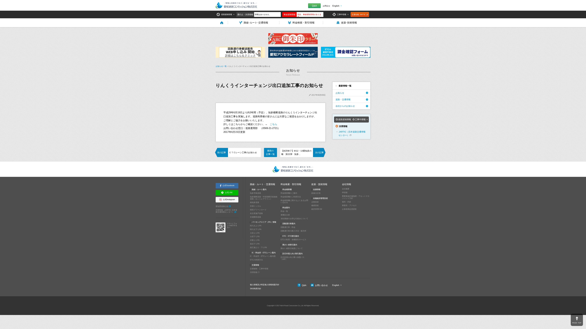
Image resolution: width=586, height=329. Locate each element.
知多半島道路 (255, 193)
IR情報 (344, 192)
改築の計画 (315, 193)
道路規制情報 (226, 14)
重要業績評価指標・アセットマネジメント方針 (355, 197)
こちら (273, 124)
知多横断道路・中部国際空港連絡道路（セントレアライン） (263, 198)
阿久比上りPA (255, 226)
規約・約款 (346, 202)
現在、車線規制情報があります (309, 15)
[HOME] (222, 22)
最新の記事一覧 (270, 152)
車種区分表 (285, 215)
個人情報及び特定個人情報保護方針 (264, 285)
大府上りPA (255, 233)
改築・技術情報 (319, 184)
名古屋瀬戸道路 (256, 213)
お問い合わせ (321, 285)
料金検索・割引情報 (291, 184)
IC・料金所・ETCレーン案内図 (263, 256)
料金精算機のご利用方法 (291, 197)
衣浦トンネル (255, 206)
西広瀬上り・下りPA (258, 247)
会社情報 (346, 184)
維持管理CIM (316, 209)
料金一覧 (284, 211)
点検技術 (315, 202)
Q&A (314, 5)
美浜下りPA (255, 244)
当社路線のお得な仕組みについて (294, 219)
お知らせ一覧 (221, 66)
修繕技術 (315, 205)
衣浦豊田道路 (255, 217)
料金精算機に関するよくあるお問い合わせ (294, 201)
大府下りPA (255, 236)
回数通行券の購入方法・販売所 (293, 231)
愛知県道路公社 (222, 206)
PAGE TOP (576, 323)
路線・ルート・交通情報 (262, 184)
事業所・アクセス (349, 205)
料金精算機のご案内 (289, 193)
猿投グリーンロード (258, 210)
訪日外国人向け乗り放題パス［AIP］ (292, 258)
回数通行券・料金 (288, 227)
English (335, 6)
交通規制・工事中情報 (259, 269)
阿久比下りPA (255, 229)
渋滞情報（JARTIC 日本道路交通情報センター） (226, 211)
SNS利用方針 (255, 289)
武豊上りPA (255, 240)
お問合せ (326, 6)
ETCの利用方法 (256, 260)
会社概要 (345, 189)
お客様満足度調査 (349, 209)
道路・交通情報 (343, 99)
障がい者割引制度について (292, 248)
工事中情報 (341, 14)
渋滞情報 (253, 272)
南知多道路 (254, 202)
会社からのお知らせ (345, 106)
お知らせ (340, 93)
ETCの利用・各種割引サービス (293, 240)
